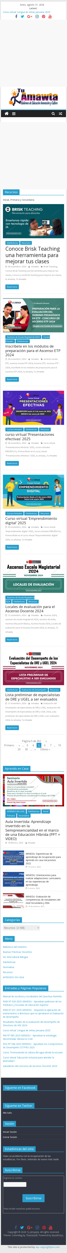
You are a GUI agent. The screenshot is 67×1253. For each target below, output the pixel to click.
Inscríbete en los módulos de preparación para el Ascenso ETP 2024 (32, 350)
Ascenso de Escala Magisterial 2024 (23, 337)
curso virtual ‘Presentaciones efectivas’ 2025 (29, 436)
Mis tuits (7, 1112)
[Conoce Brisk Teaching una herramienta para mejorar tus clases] (33, 206)
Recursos (26, 243)
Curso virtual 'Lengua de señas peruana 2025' (27, 1030)
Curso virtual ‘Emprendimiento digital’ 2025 (31, 520)
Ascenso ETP (40, 363)
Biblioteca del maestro (15, 946)
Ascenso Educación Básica (17, 623)
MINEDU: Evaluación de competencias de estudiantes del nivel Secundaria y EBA (43, 899)
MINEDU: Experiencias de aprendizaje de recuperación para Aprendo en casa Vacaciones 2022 (43, 858)
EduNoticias (12, 243)
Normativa (8, 967)
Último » (45, 749)
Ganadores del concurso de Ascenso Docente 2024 (30, 1066)
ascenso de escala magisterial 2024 (21, 619)
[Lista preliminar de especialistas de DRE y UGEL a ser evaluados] (33, 653)
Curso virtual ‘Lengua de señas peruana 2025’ (26, 12)
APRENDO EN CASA (15, 811)
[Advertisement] (33, 53)
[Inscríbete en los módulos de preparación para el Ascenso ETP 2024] (33, 300)
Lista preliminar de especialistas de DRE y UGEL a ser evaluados (32, 696)
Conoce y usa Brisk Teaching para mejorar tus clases (36, 275)
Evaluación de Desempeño (34, 689)
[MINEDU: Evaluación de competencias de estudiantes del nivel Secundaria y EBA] (13, 895)
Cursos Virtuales (14, 429)
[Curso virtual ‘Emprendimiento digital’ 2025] (33, 476)
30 (26, 749)
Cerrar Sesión (10, 1137)
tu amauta (10, 279)
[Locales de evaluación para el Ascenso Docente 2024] (33, 560)
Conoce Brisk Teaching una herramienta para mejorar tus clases (32, 255)
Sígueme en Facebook (20, 1088)
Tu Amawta (21, 279)
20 (19, 749)
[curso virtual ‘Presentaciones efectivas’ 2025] (33, 392)
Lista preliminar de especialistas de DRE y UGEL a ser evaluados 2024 (32, 715)
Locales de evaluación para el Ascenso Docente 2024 (30, 608)
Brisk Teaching (50, 266)
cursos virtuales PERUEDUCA (47, 531)
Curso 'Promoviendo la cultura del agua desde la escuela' (33, 1052)
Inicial (45, 811)
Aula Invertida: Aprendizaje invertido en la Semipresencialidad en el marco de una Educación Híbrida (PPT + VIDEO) (32, 830)
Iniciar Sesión (10, 1131)
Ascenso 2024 (50, 615)
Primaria (11, 815)
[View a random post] (60, 113)
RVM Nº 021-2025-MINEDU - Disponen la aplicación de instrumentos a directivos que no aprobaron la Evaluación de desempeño (33, 1013)
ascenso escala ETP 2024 (21, 363)
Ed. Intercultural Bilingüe (15, 957)
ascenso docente (47, 619)
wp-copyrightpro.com (48, 1247)
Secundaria (24, 815)
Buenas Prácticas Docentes (17, 951)
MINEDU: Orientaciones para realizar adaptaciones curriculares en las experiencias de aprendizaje (43, 880)
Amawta (35, 266)
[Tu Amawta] (6, 113)
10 (59, 745)
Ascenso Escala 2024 (40, 623)
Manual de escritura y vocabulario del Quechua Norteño (32, 996)
